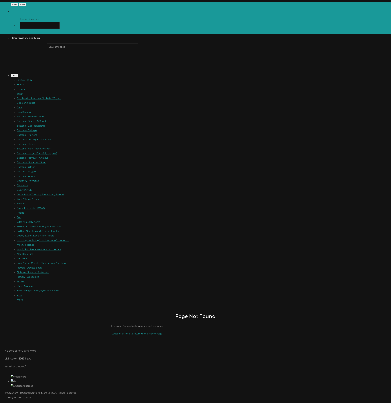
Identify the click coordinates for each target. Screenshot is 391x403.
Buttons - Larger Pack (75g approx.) (37, 153)
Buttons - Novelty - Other (31, 162)
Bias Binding (24, 112)
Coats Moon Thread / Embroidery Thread (40, 194)
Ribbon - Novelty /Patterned (33, 272)
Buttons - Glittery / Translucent (34, 139)
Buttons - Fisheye (27, 130)
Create (27, 397)
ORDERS (22, 258)
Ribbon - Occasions (28, 277)
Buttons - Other (26, 167)
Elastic (21, 203)
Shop (20, 94)
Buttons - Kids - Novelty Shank (34, 148)
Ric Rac (21, 281)
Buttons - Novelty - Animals (32, 158)
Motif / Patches (25, 245)
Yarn (19, 295)
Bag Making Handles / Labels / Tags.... (39, 98)
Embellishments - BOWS (31, 208)
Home (20, 84)
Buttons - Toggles (27, 171)
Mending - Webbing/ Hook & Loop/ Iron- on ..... (43, 240)
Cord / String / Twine (28, 199)
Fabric (20, 213)
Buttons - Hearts (26, 144)
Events (21, 89)
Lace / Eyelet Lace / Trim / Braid (35, 235)
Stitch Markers (25, 286)
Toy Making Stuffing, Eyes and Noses (38, 290)
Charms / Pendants (28, 181)
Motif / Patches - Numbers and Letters (39, 249)
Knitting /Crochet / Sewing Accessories (39, 226)
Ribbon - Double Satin (29, 268)
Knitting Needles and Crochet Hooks (38, 231)
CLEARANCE (24, 190)
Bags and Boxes (26, 103)
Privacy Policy (24, 80)
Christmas (22, 185)
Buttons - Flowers (27, 135)
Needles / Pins (25, 254)
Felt (19, 217)
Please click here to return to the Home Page (136, 333)
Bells (19, 107)
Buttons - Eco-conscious (31, 126)
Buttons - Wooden (27, 176)
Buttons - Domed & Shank (31, 121)
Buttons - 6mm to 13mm (30, 116)
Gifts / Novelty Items (28, 222)
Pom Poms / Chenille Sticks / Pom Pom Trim (41, 263)
